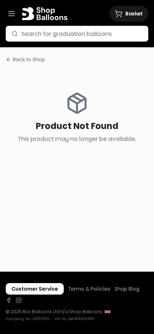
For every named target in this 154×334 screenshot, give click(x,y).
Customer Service (34, 288)
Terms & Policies (89, 288)
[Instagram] (18, 300)
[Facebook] (8, 300)
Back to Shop (29, 59)
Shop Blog (127, 288)
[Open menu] (11, 14)
